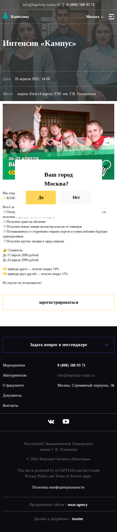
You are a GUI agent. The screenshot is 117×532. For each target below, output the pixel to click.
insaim (77, 519)
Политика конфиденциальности (58, 487)
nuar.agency (78, 505)
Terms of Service (68, 476)
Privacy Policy (36, 476)
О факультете (13, 385)
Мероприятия (14, 365)
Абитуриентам (14, 375)
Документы (12, 395)
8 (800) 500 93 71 (81, 5)
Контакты (10, 405)
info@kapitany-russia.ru (41, 5)
